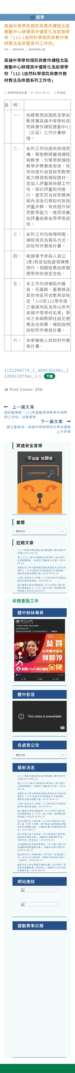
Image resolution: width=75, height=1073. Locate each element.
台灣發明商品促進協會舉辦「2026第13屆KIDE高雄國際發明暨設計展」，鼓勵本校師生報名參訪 (42, 847)
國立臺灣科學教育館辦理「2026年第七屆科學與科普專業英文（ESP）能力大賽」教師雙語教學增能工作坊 (42, 587)
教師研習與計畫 (17, 92)
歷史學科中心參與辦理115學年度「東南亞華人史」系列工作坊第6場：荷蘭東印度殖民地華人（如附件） (42, 857)
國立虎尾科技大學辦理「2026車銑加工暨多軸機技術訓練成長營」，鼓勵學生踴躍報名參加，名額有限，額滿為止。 (41, 836)
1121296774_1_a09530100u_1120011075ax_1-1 (36, 373)
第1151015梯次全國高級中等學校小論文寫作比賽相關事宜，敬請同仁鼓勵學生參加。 (41, 559)
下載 (49, 376)
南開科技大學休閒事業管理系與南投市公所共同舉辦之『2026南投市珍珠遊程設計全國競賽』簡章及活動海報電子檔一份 (42, 570)
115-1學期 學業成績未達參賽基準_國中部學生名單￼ (42, 551)
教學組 (61, 92)
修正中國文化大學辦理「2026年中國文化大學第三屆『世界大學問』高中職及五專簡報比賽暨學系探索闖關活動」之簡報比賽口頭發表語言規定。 (42, 825)
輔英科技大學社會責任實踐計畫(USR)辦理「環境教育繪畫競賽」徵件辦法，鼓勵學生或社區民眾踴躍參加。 (42, 867)
